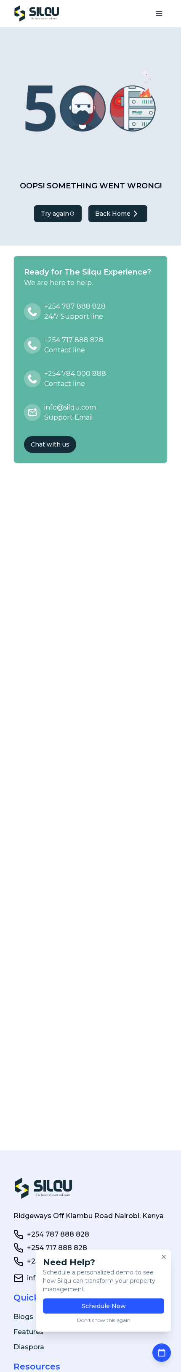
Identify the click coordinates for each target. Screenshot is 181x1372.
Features (28, 1332)
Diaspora (28, 1347)
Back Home (112, 213)
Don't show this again (103, 1320)
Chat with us (50, 444)
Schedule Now (104, 1306)
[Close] (164, 1257)
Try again (55, 213)
